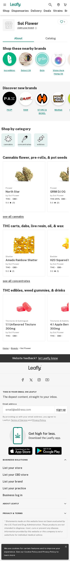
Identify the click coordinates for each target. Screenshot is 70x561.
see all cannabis (13, 216)
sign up (61, 409)
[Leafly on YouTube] (47, 380)
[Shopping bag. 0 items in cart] (65, 5)
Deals (47, 10)
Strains (58, 10)
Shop (6, 10)
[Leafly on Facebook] (23, 379)
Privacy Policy (49, 552)
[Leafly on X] (31, 380)
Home (6, 348)
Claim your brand (25, 28)
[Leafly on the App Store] (20, 451)
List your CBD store (15, 474)
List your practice (14, 488)
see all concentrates (16, 281)
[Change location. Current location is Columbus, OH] (58, 5)
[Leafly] (15, 5)
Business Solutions (15, 460)
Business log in (12, 495)
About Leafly (11, 503)
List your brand (13, 481)
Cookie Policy (31, 552)
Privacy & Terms (13, 513)
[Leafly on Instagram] (39, 380)
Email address (10, 404)
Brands (14, 348)
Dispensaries (20, 10)
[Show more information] (35, 28)
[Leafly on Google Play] (48, 451)
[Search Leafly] (50, 5)
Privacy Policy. (39, 420)
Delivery (36, 10)
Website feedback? (35, 358)
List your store (12, 468)
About (18, 38)
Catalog (51, 38)
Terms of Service (19, 420)
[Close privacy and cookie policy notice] (66, 546)
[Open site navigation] (5, 5)
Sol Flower (25, 348)
